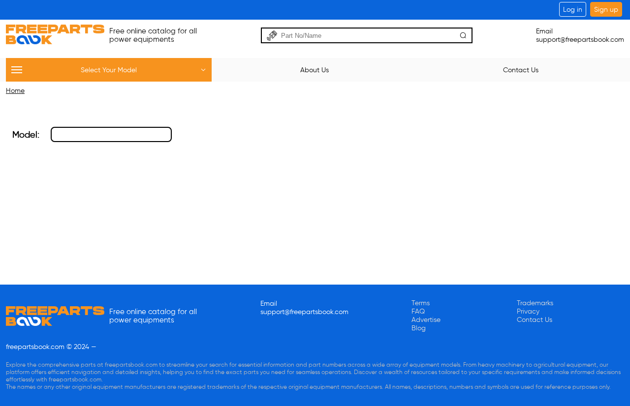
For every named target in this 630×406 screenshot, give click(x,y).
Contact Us (534, 320)
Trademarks (535, 303)
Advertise (426, 320)
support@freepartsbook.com (580, 39)
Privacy (528, 311)
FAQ (418, 311)
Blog (418, 328)
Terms (420, 303)
